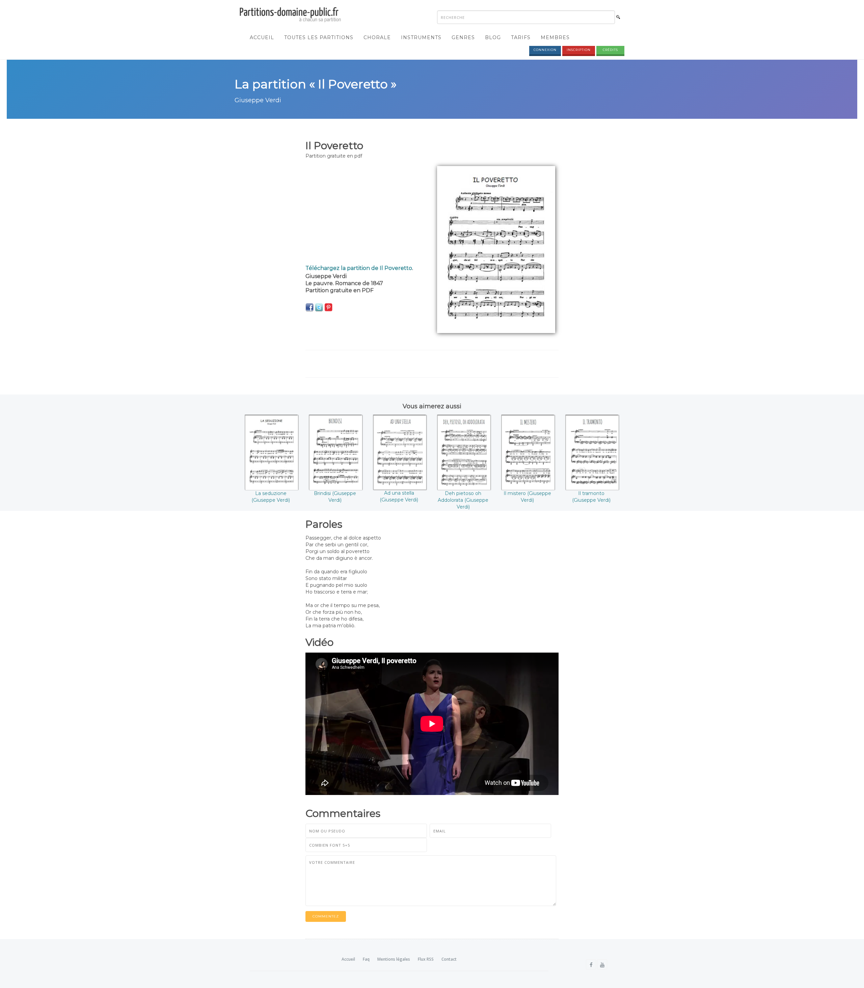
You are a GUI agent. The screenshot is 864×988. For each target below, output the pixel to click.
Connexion (545, 50)
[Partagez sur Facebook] (309, 307)
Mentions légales (393, 959)
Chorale (377, 37)
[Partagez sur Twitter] (319, 307)
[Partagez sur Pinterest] (328, 307)
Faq (366, 959)
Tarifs (521, 37)
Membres (555, 37)
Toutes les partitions (318, 37)
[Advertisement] (366, 213)
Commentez (326, 916)
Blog (493, 37)
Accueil (262, 37)
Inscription (579, 50)
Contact (449, 959)
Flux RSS (426, 959)
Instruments (421, 37)
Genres (463, 37)
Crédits (610, 50)
